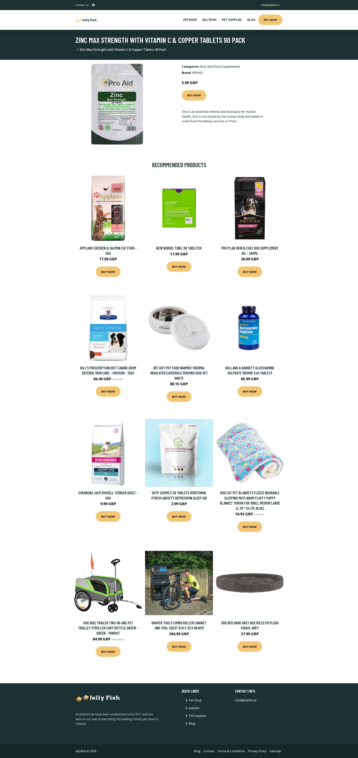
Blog (251, 20)
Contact (208, 751)
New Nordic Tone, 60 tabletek (179, 248)
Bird (203, 66)
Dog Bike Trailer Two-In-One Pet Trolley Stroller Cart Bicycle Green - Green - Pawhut (108, 627)
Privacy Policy (257, 751)
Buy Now (194, 95)
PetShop (190, 20)
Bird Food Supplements (223, 66)
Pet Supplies (232, 20)
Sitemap (275, 751)
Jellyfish (209, 20)
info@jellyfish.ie (270, 5)
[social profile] (93, 5)
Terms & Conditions (231, 751)
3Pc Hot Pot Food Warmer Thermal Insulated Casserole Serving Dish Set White (179, 372)
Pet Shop (270, 20)
